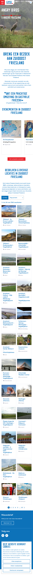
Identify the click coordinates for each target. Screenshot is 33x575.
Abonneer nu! (8, 523)
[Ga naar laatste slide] (2, 129)
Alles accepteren (17, 561)
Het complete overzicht (16, 159)
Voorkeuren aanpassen (16, 570)
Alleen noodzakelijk (16, 566)
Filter (5, 197)
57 (22, 508)
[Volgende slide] (30, 129)
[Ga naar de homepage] (9, 2)
